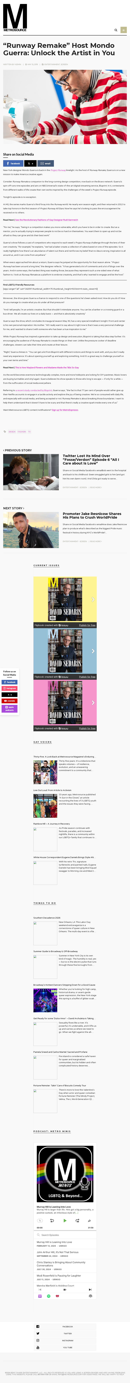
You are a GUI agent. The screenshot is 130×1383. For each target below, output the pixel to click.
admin (18, 64)
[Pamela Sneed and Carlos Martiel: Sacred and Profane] (45, 1067)
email (47, 163)
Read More (95, 487)
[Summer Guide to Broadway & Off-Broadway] (45, 967)
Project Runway (58, 170)
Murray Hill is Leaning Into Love (54, 1242)
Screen (64, 64)
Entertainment (52, 64)
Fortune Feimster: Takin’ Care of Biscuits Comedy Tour (59, 1085)
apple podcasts (10, 709)
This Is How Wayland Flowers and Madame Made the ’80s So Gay (47, 367)
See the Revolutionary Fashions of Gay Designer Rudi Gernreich (46, 220)
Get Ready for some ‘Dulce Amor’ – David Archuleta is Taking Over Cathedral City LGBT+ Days (63, 1019)
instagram (11, 688)
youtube (11, 700)
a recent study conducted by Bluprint (34, 390)
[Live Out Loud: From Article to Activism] (45, 806)
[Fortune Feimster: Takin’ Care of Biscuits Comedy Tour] (45, 1101)
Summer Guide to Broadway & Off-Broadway (55, 951)
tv (29, 432)
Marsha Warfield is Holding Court (55, 1285)
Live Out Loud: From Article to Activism (52, 790)
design (12, 432)
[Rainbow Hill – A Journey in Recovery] (45, 839)
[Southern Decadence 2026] (45, 933)
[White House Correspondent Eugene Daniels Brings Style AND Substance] (45, 873)
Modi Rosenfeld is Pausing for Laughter (59, 1275)
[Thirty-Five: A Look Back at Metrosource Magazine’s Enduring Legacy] (45, 772)
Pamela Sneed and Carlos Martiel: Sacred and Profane (60, 1052)
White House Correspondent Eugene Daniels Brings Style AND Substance (64, 857)
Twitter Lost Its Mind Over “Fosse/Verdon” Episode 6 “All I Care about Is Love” (91, 459)
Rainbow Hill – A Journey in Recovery (51, 824)
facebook (15, 163)
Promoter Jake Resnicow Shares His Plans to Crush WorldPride (92, 515)
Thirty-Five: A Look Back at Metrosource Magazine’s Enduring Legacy (63, 757)
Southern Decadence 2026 (46, 918)
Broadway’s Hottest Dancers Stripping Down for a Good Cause (64, 985)
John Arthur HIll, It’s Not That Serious (57, 1252)
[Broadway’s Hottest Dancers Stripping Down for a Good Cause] (45, 1000)
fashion (22, 432)
